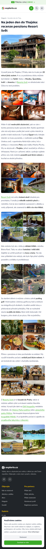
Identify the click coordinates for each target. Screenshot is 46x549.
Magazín (3, 18)
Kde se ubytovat (7, 490)
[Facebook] (4, 479)
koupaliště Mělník (8, 417)
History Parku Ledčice (21, 410)
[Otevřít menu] (42, 8)
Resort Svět (6, 197)
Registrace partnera (31, 505)
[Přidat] (31, 8)
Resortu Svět (22, 82)
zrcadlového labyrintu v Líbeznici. (15, 420)
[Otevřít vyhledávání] (36, 8)
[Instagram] (10, 479)
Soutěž (4, 505)
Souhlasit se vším (23, 542)
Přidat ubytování (30, 498)
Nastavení (23, 537)
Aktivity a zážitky (7, 494)
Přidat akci (27, 490)
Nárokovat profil (30, 501)
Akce (3, 498)
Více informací (33, 532)
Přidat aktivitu (29, 494)
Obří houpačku (29, 406)
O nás (4, 515)
